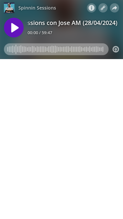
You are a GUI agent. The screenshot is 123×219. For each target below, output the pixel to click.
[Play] (14, 27)
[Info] (91, 7)
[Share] (114, 7)
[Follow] (103, 7)
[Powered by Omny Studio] (116, 49)
